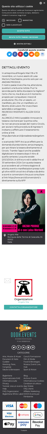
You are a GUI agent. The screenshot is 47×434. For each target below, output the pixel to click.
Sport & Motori (30, 369)
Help (5, 389)
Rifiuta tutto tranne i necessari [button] (23, 37)
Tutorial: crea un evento (13, 386)
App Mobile (28, 386)
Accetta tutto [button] (23, 31)
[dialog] (23, 24)
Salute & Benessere (11, 369)
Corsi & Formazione (32, 356)
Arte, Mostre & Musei (12, 356)
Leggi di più (22, 15)
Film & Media (29, 359)
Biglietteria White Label (13, 394)
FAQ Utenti (28, 389)
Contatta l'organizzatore (23, 307)
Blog (26, 376)
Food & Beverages (32, 362)
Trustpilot (24, 430)
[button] (23, 43)
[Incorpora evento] (37, 54)
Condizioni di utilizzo (32, 383)
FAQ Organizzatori (11, 391)
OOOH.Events (26, 339)
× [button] (44, 3)
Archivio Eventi (30, 378)
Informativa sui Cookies (34, 381)
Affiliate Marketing (32, 391)
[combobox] (40, 3)
